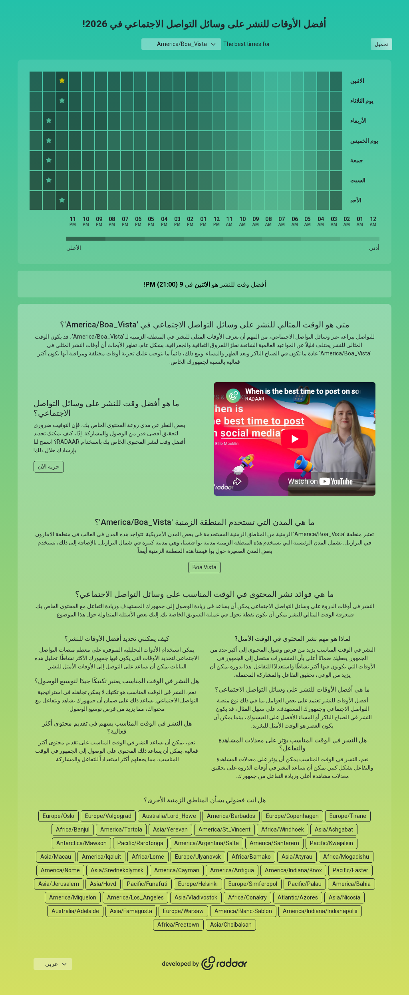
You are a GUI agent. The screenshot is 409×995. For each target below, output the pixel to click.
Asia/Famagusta (131, 911)
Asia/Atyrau (297, 856)
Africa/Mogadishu (346, 856)
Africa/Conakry (247, 897)
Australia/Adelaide (75, 911)
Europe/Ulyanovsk (198, 856)
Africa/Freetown (178, 924)
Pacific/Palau (305, 884)
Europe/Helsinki (198, 884)
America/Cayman (176, 870)
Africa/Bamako (251, 856)
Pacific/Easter (350, 870)
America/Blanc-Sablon (243, 911)
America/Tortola (121, 829)
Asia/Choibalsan (231, 924)
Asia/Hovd (103, 884)
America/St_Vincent (224, 829)
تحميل (381, 44)
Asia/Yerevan (170, 829)
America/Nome (60, 870)
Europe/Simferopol (252, 884)
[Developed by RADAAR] (204, 963)
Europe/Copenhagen (292, 816)
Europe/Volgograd (108, 816)
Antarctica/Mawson (81, 843)
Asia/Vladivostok (196, 897)
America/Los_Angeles (135, 897)
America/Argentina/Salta (206, 843)
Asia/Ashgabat (334, 829)
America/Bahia (351, 884)
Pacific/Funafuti (147, 884)
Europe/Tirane (348, 816)
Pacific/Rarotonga (140, 843)
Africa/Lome (148, 856)
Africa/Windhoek (282, 829)
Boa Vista (204, 567)
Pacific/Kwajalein (331, 843)
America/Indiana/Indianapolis (320, 911)
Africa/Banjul (72, 829)
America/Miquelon (72, 897)
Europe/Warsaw (183, 911)
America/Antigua (232, 870)
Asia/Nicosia (344, 897)
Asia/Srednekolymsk (117, 870)
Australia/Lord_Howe (169, 816)
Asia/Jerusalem (58, 884)
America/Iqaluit (101, 856)
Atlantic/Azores (298, 897)
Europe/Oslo (58, 816)
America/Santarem (274, 843)
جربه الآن (49, 466)
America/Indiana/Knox (293, 870)
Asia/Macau (55, 856)
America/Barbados (231, 816)
